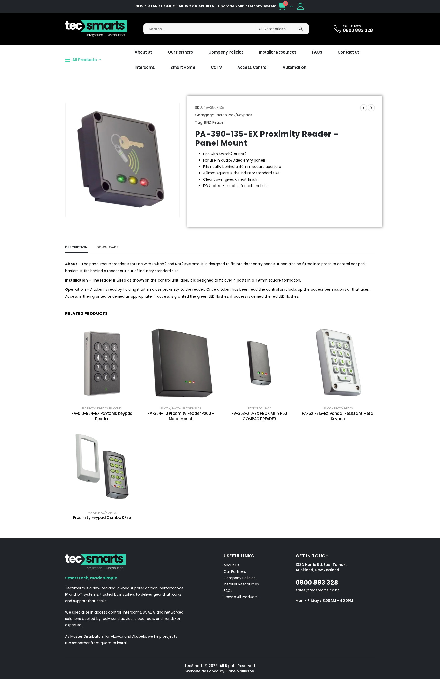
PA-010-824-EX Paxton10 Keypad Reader (102, 416)
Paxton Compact (259, 408)
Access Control (252, 67)
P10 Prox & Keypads (95, 408)
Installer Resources (277, 52)
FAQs (317, 52)
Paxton (165, 408)
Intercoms (145, 67)
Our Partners (180, 52)
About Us (143, 52)
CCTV (216, 67)
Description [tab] (76, 247)
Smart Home (182, 67)
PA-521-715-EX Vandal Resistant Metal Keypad (338, 416)
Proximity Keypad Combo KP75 (102, 517)
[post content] (102, 363)
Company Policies (225, 52)
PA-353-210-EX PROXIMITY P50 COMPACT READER (259, 416)
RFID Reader (214, 122)
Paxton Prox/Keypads (233, 114)
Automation (294, 67)
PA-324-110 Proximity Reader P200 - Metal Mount (180, 416)
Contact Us (349, 52)
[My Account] (301, 6)
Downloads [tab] (107, 247)
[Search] (301, 29)
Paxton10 (115, 408)
